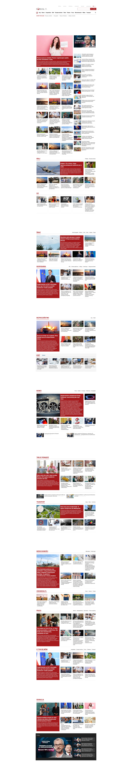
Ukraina (91, 232)
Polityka (86, 158)
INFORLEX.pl (70, 6)
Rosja (94, 232)
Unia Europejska (75, 232)
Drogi (87, 502)
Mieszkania (88, 551)
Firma (76, 390)
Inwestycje (85, 266)
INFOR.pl (59, 6)
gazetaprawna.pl (88, 6)
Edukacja (89, 649)
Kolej (90, 502)
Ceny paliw (56, 15)
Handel (79, 390)
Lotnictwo (93, 502)
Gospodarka (73, 649)
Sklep (94, 6)
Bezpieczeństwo (92, 158)
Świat (94, 317)
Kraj (91, 317)
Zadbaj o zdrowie (71, 15)
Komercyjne (93, 551)
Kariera (74, 610)
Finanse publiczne (75, 266)
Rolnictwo (88, 390)
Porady (94, 591)
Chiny (87, 232)
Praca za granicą (92, 610)
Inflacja (80, 266)
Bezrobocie (86, 610)
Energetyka (93, 390)
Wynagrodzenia (80, 610)
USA (84, 232)
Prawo (86, 591)
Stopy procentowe (92, 266)
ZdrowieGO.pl (77, 6)
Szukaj (94, 8)
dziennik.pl (64, 6)
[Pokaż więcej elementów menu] (95, 12)
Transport (93, 649)
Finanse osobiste (48, 15)
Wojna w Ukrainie (63, 15)
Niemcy (80, 232)
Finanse (90, 591)
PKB (69, 266)
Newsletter (82, 6)
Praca (85, 649)
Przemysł (83, 390)
